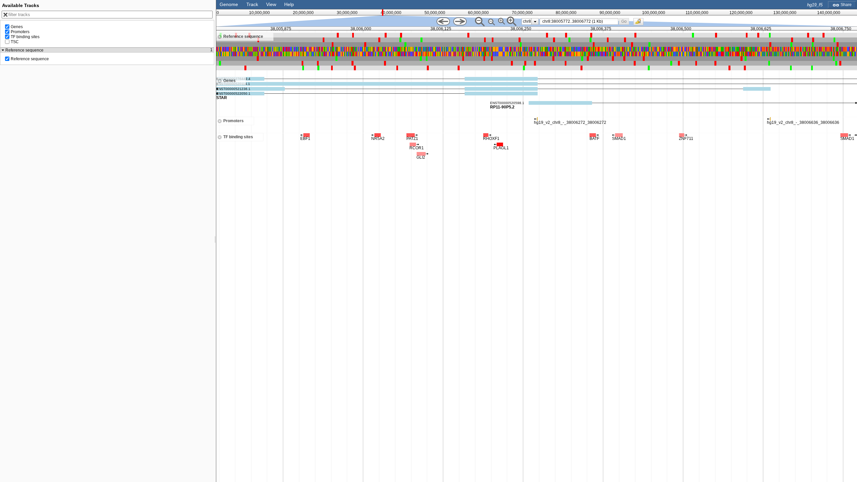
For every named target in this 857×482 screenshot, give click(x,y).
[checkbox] (640, 23)
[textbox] (580, 21)
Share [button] (846, 4)
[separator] (215, 241)
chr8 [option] (527, 21)
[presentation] (535, 21)
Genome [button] (229, 4)
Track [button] (252, 4)
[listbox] (530, 21)
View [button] (271, 4)
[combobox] (579, 21)
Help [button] (289, 4)
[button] (624, 21)
